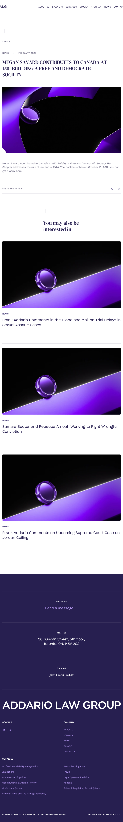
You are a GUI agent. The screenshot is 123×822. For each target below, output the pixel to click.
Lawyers (68, 735)
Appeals (68, 783)
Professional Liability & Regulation (20, 767)
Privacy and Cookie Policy (104, 815)
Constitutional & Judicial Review (19, 783)
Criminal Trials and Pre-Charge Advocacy (24, 794)
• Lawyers (57, 7)
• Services (70, 7)
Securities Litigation (74, 767)
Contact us (69, 752)
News (67, 741)
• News (107, 7)
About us (68, 730)
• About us (43, 7)
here (19, 171)
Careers (68, 746)
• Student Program (90, 7)
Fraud (67, 772)
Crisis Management (12, 788)
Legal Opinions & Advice (76, 777)
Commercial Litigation (14, 777)
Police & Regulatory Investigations (82, 788)
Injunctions (8, 772)
